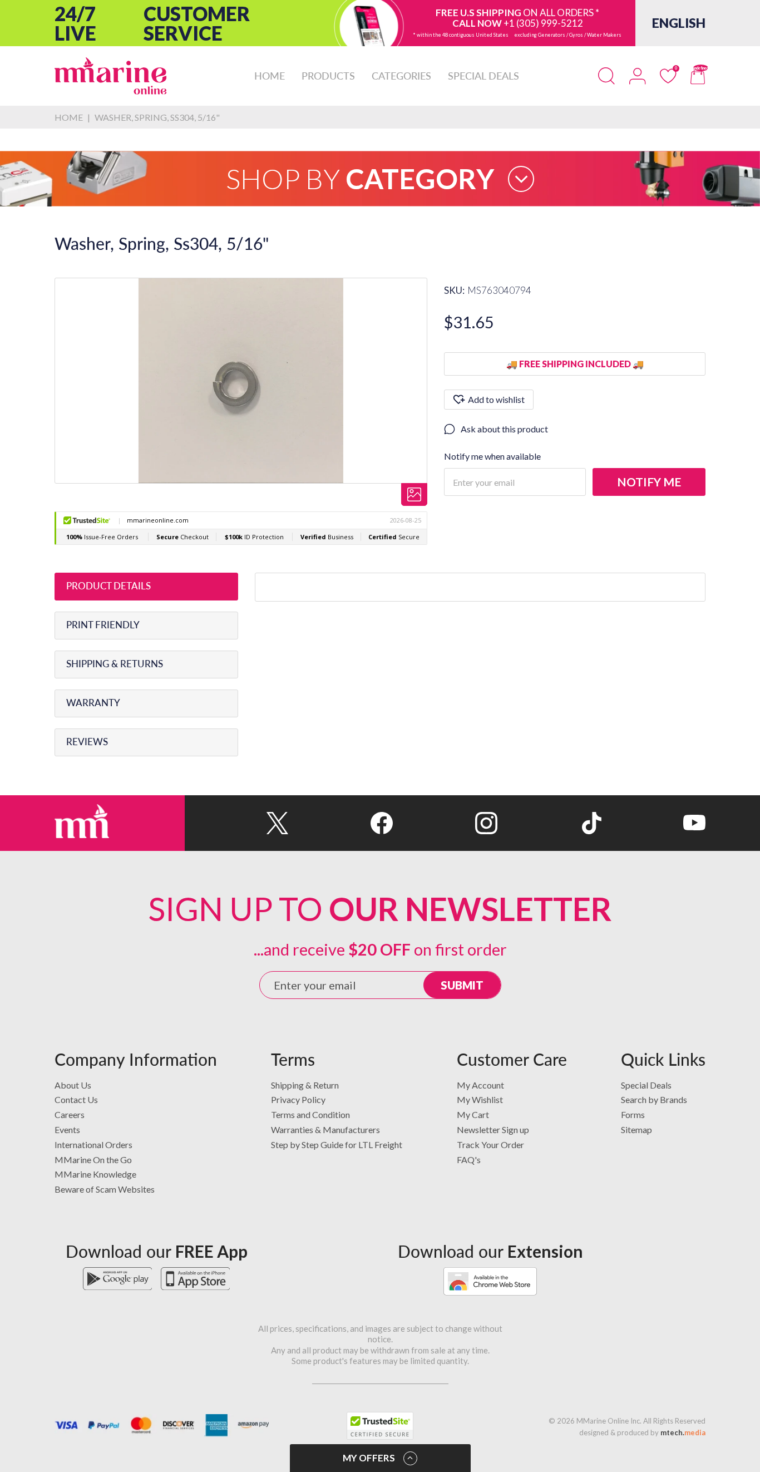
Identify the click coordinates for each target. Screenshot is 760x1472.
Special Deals (646, 1085)
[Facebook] (341, 823)
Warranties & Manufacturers (325, 1129)
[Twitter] (237, 823)
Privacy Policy (298, 1099)
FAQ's (469, 1159)
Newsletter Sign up (493, 1129)
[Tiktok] (549, 823)
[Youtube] (653, 823)
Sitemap (636, 1129)
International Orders (93, 1144)
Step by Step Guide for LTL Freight (336, 1144)
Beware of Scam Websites (105, 1189)
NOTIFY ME (649, 482)
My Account (480, 1085)
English (678, 23)
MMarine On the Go (93, 1159)
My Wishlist (480, 1099)
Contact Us (76, 1099)
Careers (70, 1114)
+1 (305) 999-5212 (543, 23)
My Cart (473, 1114)
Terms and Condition (310, 1114)
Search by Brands (654, 1099)
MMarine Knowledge (95, 1174)
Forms (633, 1114)
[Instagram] (445, 823)
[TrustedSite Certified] (380, 1426)
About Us (73, 1085)
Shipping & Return (305, 1085)
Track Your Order (490, 1144)
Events (67, 1129)
